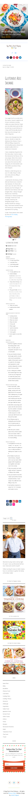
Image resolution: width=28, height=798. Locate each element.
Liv (5, 67)
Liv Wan (11, 29)
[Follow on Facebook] (8, 57)
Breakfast (5, 688)
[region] (14, 21)
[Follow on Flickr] (13, 504)
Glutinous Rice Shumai (7, 65)
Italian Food (6, 709)
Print (15, 239)
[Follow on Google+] (13, 501)
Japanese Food (7, 711)
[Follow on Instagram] (14, 57)
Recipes (8, 37)
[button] (14, 21)
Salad (3, 37)
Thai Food (5, 734)
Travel (4, 737)
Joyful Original (15, 795)
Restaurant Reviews (8, 726)
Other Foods (6, 716)
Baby (4, 686)
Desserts (5, 701)
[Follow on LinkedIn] (20, 57)
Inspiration (5, 706)
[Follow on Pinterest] (17, 57)
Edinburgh (5, 703)
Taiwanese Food (7, 732)
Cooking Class (6, 696)
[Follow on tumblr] (7, 504)
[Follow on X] (11, 57)
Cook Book (5, 693)
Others (5, 719)
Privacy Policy (12, 793)
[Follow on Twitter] (10, 501)
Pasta (4, 721)
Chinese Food (6, 691)
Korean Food (6, 714)
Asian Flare (6, 683)
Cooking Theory (7, 698)
